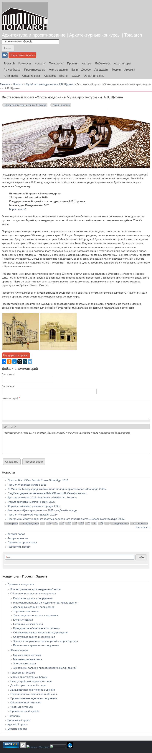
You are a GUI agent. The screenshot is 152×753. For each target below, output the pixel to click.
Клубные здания (23, 619)
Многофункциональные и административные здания (45, 602)
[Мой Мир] (14, 361)
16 (63, 523)
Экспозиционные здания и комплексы (36, 615)
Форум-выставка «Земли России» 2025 (31, 501)
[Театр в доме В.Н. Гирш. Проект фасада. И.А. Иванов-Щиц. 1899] (20, 348)
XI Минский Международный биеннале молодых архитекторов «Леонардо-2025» (57, 488)
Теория (116, 69)
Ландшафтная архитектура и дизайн (32, 689)
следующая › (121, 523)
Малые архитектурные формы (28, 676)
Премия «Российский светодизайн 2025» (33, 514)
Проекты (72, 63)
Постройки (14, 715)
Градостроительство (22, 672)
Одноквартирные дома (27, 654)
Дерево (86, 69)
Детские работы (17, 728)
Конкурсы (24, 63)
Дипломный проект (19, 720)
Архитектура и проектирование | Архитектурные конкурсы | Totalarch (72, 35)
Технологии (56, 63)
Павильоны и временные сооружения (36, 645)
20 (88, 523)
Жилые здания (58, 69)
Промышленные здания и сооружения (33, 698)
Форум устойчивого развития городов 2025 (34, 506)
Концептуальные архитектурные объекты (35, 589)
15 (56, 523)
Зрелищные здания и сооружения (33, 606)
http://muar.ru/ (17, 209)
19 (82, 523)
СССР (76, 75)
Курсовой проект (18, 724)
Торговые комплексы (26, 611)
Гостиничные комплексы (28, 623)
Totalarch (9, 63)
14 (50, 523)
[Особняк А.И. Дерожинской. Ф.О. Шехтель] (58, 348)
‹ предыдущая (30, 523)
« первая (12, 523)
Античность (11, 75)
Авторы (87, 63)
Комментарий (11, 398)
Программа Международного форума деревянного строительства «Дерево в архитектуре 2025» (66, 518)
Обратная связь (94, 75)
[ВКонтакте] (4, 361)
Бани (74, 69)
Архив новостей (61, 105)
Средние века (31, 75)
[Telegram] (30, 361)
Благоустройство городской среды (31, 681)
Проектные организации (22, 542)
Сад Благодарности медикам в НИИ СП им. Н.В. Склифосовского (47, 493)
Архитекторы (122, 63)
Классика (50, 75)
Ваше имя (8, 374)
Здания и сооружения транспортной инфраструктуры (45, 641)
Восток (63, 75)
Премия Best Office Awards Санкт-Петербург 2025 (38, 480)
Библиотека (102, 63)
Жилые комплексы (24, 663)
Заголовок (8, 386)
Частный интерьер (21, 706)
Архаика (129, 69)
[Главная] (25, 16)
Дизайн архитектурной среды (28, 685)
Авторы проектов (18, 538)
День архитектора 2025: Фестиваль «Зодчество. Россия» (42, 497)
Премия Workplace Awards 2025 (27, 484)
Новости (39, 63)
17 (69, 523)
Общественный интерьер (25, 702)
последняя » (140, 523)
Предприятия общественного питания (36, 628)
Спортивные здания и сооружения (34, 636)
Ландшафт (101, 69)
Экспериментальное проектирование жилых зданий (44, 667)
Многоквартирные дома (27, 659)
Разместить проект (19, 546)
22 (101, 523)
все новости (143, 527)
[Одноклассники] (9, 361)
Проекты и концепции (21, 584)
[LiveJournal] (25, 361)
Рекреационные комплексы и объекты (33, 693)
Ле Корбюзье (12, 69)
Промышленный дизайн (24, 711)
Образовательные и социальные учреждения (40, 632)
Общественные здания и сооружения (33, 593)
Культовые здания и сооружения (33, 598)
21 (95, 523)
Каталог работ (16, 533)
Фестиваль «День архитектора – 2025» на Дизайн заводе (42, 510)
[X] (19, 361)
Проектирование (34, 69)
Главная (5, 84)
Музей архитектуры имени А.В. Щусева (50, 84)
